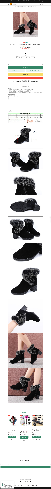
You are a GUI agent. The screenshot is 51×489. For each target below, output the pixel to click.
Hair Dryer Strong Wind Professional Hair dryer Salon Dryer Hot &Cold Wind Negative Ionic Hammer (25, 428)
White (11, 432)
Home (16, 6)
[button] (24, 46)
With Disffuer (27, 432)
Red (9, 432)
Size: (25, 55)
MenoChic (14, 4)
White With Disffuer (24, 432)
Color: (25, 51)
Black (25, 53)
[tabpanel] (13, 429)
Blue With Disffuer (21, 432)
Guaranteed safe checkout (25, 80)
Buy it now (25, 74)
